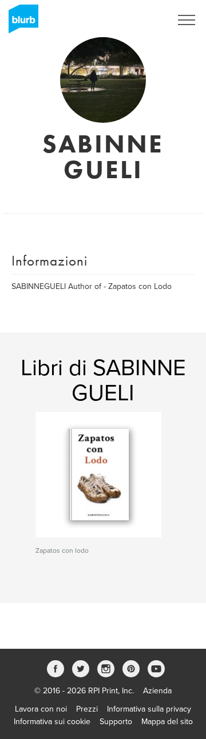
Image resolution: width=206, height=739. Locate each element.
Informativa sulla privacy (149, 709)
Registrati (139, 20)
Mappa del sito (167, 721)
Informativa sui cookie (52, 721)
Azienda (157, 691)
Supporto (116, 721)
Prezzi (87, 709)
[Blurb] (20, 23)
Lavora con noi (41, 709)
